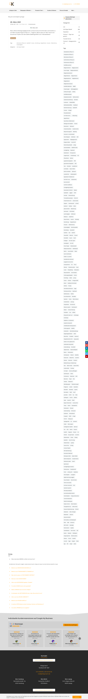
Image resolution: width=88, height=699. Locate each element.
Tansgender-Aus (67, 506)
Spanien (65, 299)
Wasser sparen (67, 307)
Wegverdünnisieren (68, 83)
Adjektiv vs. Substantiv (69, 320)
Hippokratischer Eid (68, 339)
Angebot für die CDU (68, 262)
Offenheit (73, 214)
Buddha (76, 355)
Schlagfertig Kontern (68, 187)
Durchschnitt (67, 182)
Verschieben (74, 272)
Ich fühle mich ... (67, 115)
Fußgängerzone (73, 139)
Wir (67, 543)
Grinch (65, 418)
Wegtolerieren (75, 78)
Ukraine (71, 514)
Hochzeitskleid (67, 147)
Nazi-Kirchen (74, 480)
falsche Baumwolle (68, 145)
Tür (72, 264)
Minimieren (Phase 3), (22, 43)
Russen (75, 429)
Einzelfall (73, 347)
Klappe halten (67, 142)
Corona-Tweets (67, 448)
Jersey (74, 277)
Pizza (75, 264)
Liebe (75, 543)
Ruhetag (77, 219)
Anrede (65, 195)
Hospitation (66, 304)
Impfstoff (75, 107)
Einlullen (69, 166)
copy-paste (76, 339)
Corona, (33, 43)
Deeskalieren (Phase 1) (69, 51)
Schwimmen (66, 301)
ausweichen (66, 174)
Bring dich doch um (68, 315)
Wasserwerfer (67, 272)
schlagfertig (66, 150)
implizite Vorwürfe (68, 323)
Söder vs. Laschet (67, 256)
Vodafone (76, 472)
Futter (72, 437)
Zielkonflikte (72, 102)
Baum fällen (72, 168)
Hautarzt (76, 336)
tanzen (72, 219)
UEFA (75, 333)
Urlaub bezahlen (67, 129)
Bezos (65, 352)
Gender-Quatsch (67, 488)
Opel (65, 400)
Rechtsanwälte (74, 227)
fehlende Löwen (67, 461)
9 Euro (69, 538)
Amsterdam (70, 352)
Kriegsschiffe (75, 280)
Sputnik (69, 400)
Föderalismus (72, 224)
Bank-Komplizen (67, 458)
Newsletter (66, 32)
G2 (71, 421)
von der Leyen (72, 240)
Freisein (75, 360)
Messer (65, 267)
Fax (64, 429)
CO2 (74, 485)
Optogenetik (66, 421)
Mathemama (66, 293)
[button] (44, 559)
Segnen (65, 203)
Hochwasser (66, 355)
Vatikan (70, 206)
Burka (65, 533)
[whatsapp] (86, 351)
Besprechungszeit (68, 131)
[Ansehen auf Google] (16, 641)
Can (70, 312)
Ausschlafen (70, 251)
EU (78, 432)
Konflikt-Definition (68, 86)
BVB (68, 522)
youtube (65, 394)
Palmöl (65, 434)
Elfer (65, 522)
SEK (77, 137)
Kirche (71, 397)
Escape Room (71, 434)
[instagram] (86, 345)
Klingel (69, 110)
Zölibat (75, 397)
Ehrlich (76, 509)
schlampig (76, 315)
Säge (69, 541)
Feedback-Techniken (72, 283)
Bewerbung (73, 208)
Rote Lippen (70, 424)
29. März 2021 (15, 22)
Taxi (65, 166)
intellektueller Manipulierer (70, 325)
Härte (71, 373)
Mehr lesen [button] (16, 638)
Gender (73, 232)
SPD (75, 160)
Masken (69, 533)
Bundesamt (74, 307)
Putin (65, 472)
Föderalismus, (54, 43)
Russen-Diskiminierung (69, 509)
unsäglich (73, 474)
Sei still (71, 243)
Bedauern (70, 381)
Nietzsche (66, 357)
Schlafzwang (73, 155)
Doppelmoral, (44, 43)
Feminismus (66, 469)
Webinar (66, 216)
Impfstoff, (29, 43)
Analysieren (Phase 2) (68, 54)
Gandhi (74, 538)
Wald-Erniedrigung (68, 501)
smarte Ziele (75, 200)
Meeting (75, 131)
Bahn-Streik (69, 365)
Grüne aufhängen (73, 371)
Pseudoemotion (67, 113)
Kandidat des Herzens (68, 259)
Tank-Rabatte (67, 496)
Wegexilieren (67, 81)
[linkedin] (86, 348)
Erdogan (66, 240)
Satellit (65, 432)
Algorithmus (66, 118)
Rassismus (66, 126)
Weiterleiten (66, 437)
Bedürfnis (72, 357)
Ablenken (73, 137)
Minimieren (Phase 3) (68, 57)
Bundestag (66, 230)
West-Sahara (75, 299)
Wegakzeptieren (67, 78)
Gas (69, 232)
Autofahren (74, 166)
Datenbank (66, 152)
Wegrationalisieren (68, 73)
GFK (75, 163)
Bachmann (66, 464)
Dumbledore (66, 530)
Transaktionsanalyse (68, 198)
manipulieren (67, 264)
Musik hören (66, 219)
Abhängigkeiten (74, 89)
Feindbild (66, 238)
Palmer (65, 285)
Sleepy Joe (70, 418)
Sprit (74, 392)
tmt (64, 27)
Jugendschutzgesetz (68, 160)
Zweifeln (66, 440)
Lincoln (65, 541)
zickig (74, 145)
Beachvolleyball (74, 349)
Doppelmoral (73, 222)
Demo (71, 429)
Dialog (76, 437)
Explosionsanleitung (68, 99)
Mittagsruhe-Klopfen (68, 123)
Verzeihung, (38, 43)
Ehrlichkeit (72, 211)
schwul (76, 203)
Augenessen (66, 155)
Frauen (75, 235)
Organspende (67, 535)
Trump (69, 285)
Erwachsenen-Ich (67, 200)
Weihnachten (76, 97)
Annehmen (77, 697)
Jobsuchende (67, 208)
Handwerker (74, 405)
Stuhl (75, 238)
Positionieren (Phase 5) (69, 62)
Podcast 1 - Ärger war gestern (68, 35)
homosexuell (71, 203)
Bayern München (67, 402)
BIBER (74, 86)
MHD (70, 416)
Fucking (72, 368)
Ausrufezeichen (67, 296)
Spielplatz (66, 192)
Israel (65, 269)
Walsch (72, 355)
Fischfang (66, 277)
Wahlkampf (75, 248)
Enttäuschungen (67, 91)
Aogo (75, 288)
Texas (65, 405)
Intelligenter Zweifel (68, 426)
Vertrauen (66, 211)
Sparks (75, 389)
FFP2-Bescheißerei (68, 490)
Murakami (66, 392)
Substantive (73, 179)
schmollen (66, 168)
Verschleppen (67, 137)
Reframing (75, 115)
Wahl (71, 392)
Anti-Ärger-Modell (20, 47)
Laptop (72, 442)
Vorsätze (76, 99)
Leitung (72, 301)
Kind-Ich (76, 198)
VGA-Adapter (66, 474)
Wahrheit (72, 376)
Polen (73, 400)
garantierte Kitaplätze (68, 163)
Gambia (65, 232)
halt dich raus (67, 179)
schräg (71, 445)
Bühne (71, 158)
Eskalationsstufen (68, 97)
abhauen (74, 171)
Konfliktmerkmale (67, 94)
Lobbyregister (73, 174)
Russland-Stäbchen (68, 453)
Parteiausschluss (67, 291)
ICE (78, 155)
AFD (76, 376)
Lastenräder (66, 368)
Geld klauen (66, 373)
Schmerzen (66, 376)
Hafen (70, 277)
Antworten (66, 331)
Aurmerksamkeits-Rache (69, 493)
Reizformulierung (67, 107)
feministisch (66, 527)
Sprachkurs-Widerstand (69, 121)
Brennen (70, 360)
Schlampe (66, 317)
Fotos (77, 541)
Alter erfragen (73, 511)
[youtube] (86, 356)
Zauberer (66, 413)
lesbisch (65, 206)
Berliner (75, 426)
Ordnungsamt (67, 328)
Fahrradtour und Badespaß (70, 519)
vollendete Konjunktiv (68, 344)
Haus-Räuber (67, 480)
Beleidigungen (67, 384)
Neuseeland (72, 413)
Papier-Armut (67, 504)
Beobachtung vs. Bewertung (70, 363)
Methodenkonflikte (68, 105)
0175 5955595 (39, 672)
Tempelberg (70, 269)
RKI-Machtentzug (67, 450)
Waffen (72, 328)
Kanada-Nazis (75, 458)
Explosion (72, 150)
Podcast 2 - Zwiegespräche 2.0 (69, 42)
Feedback (75, 105)
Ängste (73, 541)
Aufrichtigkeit (67, 214)
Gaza (77, 267)
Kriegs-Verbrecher (75, 496)
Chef (75, 192)
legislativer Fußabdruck (69, 176)
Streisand (73, 410)
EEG (67, 429)
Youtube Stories (67, 39)
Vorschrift (73, 142)
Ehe (74, 379)
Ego (64, 543)
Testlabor (66, 312)
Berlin (65, 251)
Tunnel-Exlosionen (68, 498)
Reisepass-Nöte (67, 456)
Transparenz (72, 152)
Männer (71, 235)
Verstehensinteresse (68, 288)
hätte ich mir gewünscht (69, 341)
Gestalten (76, 387)
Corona (65, 110)
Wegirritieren (74, 75)
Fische (75, 275)
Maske (75, 190)
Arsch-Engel (66, 70)
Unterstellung (67, 347)
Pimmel (71, 408)
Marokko (74, 296)
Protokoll (71, 336)
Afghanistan (66, 349)
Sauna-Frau (66, 445)
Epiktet (72, 527)
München (66, 336)
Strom (65, 280)
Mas (76, 394)
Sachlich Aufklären (68, 184)
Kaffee (73, 312)
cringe (74, 416)
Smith (70, 394)
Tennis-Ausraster (67, 482)
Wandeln (66, 389)
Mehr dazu (13, 38)
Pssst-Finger (66, 246)
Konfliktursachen (67, 65)
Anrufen (77, 434)
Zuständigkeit (20, 44)
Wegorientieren (67, 67)
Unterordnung (71, 195)
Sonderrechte (75, 129)
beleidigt (72, 525)
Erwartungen (67, 89)
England (70, 432)
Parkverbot (66, 408)
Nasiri (73, 461)
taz (73, 394)
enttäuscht (70, 472)
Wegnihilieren (67, 75)
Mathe (72, 293)
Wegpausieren (75, 67)
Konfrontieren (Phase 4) (69, 59)
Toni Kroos (73, 530)
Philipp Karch (24, 24)
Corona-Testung (71, 309)
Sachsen (75, 421)
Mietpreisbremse (67, 248)
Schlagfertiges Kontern (69, 466)
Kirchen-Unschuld (68, 485)
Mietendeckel (73, 246)
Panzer (74, 432)
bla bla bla (72, 304)
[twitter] (86, 353)
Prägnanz (66, 387)
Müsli (65, 283)
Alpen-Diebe (74, 456)
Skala (76, 251)
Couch (70, 238)
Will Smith (66, 525)
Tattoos (65, 381)
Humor (75, 123)
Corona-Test (75, 402)
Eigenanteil (66, 139)
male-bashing (67, 410)
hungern (66, 416)
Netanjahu (76, 269)
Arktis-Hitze (74, 506)
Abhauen (72, 126)
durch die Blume (67, 254)
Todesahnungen (75, 384)
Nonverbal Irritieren (68, 190)
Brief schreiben (67, 171)
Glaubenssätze (71, 267)
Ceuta (70, 299)
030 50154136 (48, 672)
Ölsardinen (66, 158)
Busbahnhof (73, 469)
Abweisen (66, 511)
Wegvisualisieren (74, 70)
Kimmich (72, 522)
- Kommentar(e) (31, 24)
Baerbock (75, 291)
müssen (65, 224)
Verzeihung (66, 222)
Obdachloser (66, 442)
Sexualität (66, 235)
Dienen (65, 360)
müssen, (49, 43)
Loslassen (66, 102)
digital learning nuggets (69, 477)
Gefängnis (66, 397)
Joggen (71, 192)
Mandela (71, 389)
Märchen (66, 379)
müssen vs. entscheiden (69, 134)
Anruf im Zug (72, 440)
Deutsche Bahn (67, 517)
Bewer (65, 309)
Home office (76, 365)
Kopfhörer (71, 216)
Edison (65, 538)
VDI (77, 530)
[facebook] (86, 342)
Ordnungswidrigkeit (68, 275)
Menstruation (74, 535)
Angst (71, 543)
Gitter (74, 206)
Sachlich (77, 357)
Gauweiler (72, 230)
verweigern (66, 243)
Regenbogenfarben (68, 333)
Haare (69, 405)
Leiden (70, 387)
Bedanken (66, 514)
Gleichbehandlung (74, 331)
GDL (65, 365)
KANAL (73, 91)
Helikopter (75, 533)
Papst (70, 379)
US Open (66, 371)
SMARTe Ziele (74, 147)
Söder (65, 424)
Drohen (69, 280)
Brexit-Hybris (74, 504)
